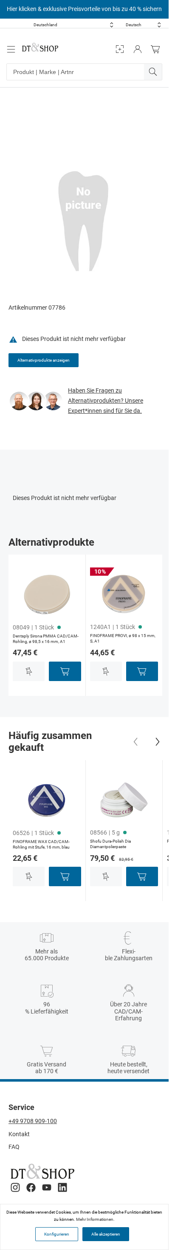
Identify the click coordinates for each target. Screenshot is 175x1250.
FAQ (14, 1146)
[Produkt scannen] (120, 49)
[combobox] (73, 25)
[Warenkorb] (158, 49)
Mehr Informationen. (95, 1219)
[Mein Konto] (138, 49)
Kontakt (19, 1134)
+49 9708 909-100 (32, 1121)
